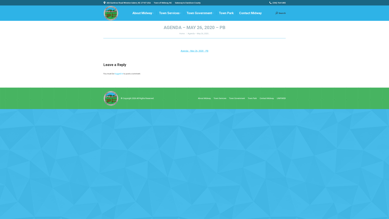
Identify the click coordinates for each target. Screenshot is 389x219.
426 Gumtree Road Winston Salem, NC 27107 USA (129, 3)
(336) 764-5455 (279, 3)
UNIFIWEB (281, 98)
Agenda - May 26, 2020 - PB (194, 51)
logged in (119, 74)
